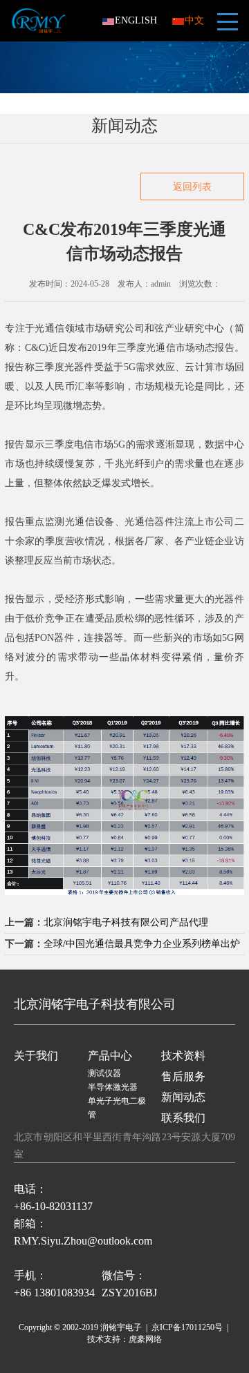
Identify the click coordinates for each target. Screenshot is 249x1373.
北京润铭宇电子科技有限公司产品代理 (126, 922)
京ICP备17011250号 (187, 1327)
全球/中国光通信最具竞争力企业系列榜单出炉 (142, 944)
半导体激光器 (113, 1087)
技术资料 (183, 1056)
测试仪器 (104, 1073)
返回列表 (192, 187)
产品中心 (110, 1056)
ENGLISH (136, 20)
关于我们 (36, 1056)
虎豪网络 (145, 1339)
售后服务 (183, 1076)
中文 (194, 20)
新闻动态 (183, 1097)
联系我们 (183, 1118)
